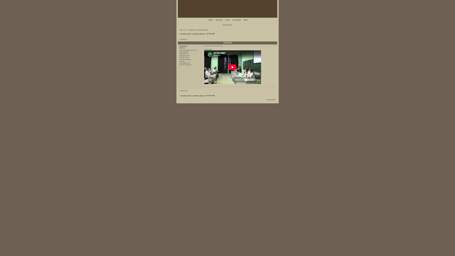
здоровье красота (198, 34)
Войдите (191, 29)
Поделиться (207, 46)
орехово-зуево (186, 34)
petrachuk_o (183, 46)
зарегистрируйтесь (202, 29)
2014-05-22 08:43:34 (217, 46)
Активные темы (227, 24)
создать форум (271, 99)
